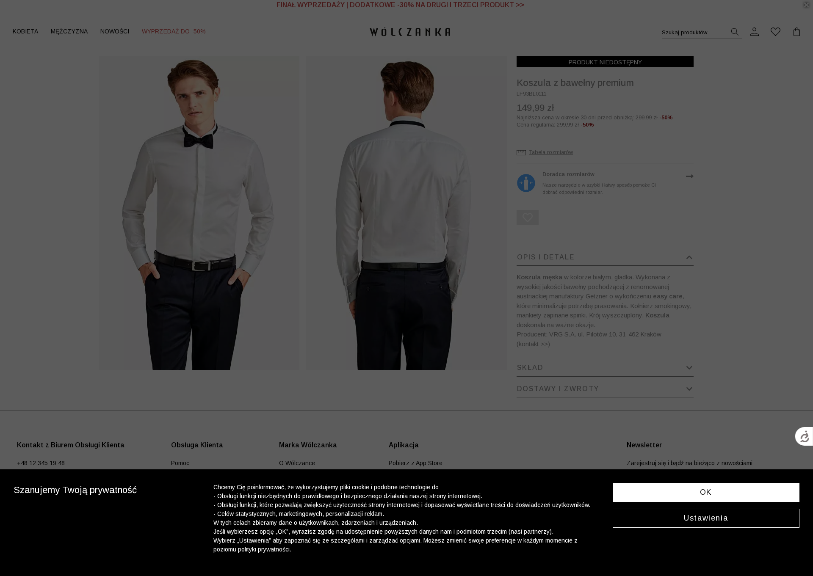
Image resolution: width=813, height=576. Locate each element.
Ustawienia (706, 518)
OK (706, 492)
